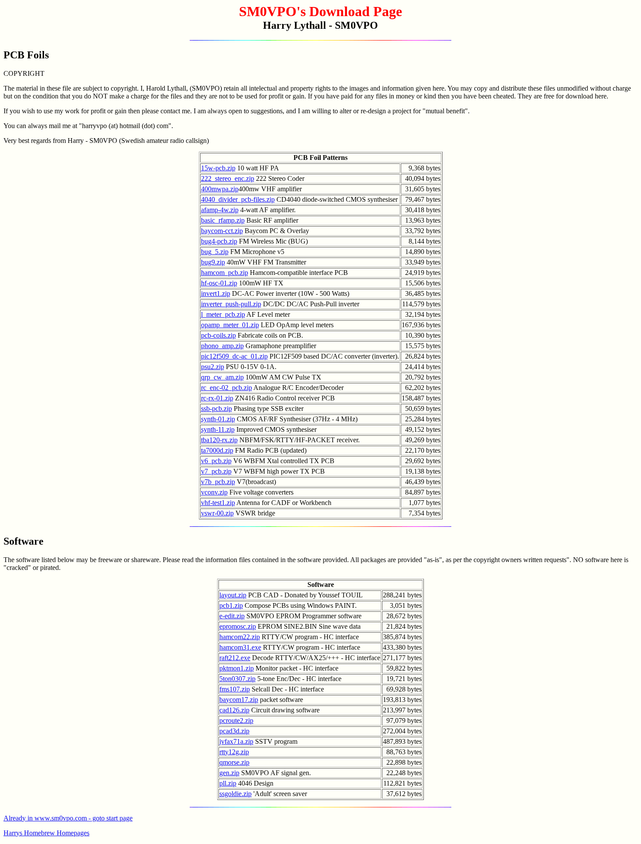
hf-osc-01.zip (219, 283)
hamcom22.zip (239, 637)
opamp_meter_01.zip (230, 325)
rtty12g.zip (234, 752)
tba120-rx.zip (219, 440)
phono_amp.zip (222, 345)
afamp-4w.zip (220, 210)
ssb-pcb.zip (216, 408)
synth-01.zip (218, 419)
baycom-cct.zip (222, 230)
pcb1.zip (231, 605)
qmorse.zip (234, 762)
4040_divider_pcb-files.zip (238, 199)
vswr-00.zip (217, 513)
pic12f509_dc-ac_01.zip (234, 356)
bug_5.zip (214, 251)
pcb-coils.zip (218, 335)
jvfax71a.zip (236, 741)
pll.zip (227, 783)
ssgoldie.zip (235, 793)
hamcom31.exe (240, 647)
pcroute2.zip (236, 720)
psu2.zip (212, 366)
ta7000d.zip (217, 450)
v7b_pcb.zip (218, 481)
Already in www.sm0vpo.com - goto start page (68, 818)
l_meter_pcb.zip (223, 314)
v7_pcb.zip (216, 471)
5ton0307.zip (237, 678)
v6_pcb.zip (216, 460)
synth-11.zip (218, 429)
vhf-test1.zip (218, 502)
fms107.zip (234, 689)
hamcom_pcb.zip (224, 272)
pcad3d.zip (234, 731)
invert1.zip (215, 293)
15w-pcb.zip (218, 168)
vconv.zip (214, 492)
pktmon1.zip (236, 668)
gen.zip (229, 772)
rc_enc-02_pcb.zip (226, 387)
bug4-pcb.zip (219, 241)
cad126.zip (234, 710)
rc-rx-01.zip (217, 398)
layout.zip (232, 595)
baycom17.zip (238, 699)
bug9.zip (213, 262)
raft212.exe (234, 657)
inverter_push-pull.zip (231, 304)
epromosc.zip (237, 626)
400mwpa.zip (220, 189)
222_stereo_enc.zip (227, 178)
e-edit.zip (232, 616)
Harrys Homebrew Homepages (46, 833)
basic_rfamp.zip (223, 220)
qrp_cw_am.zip (222, 377)
